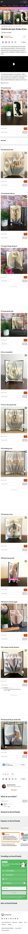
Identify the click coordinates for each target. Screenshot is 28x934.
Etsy (7, 83)
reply (9, 690)
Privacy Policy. (19, 897)
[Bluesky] (10, 918)
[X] (8, 918)
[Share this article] (26, 91)
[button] (23, 828)
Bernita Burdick (7, 36)
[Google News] (17, 918)
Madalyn (5, 803)
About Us (21, 922)
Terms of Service (5, 930)
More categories (7, 883)
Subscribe (14, 892)
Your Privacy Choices (6, 922)
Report (26, 126)
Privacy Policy (18, 928)
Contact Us (4, 924)
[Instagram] (4, 918)
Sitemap (9, 924)
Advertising (14, 922)
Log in (25, 1)
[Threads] (13, 918)
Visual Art (9, 26)
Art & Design (4, 26)
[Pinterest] (6, 918)
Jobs (25, 922)
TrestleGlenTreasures (4, 126)
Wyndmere (6, 687)
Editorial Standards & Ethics (7, 928)
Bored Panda (6, 914)
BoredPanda (7, 2)
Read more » (14, 790)
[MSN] (15, 918)
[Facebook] (2, 918)
